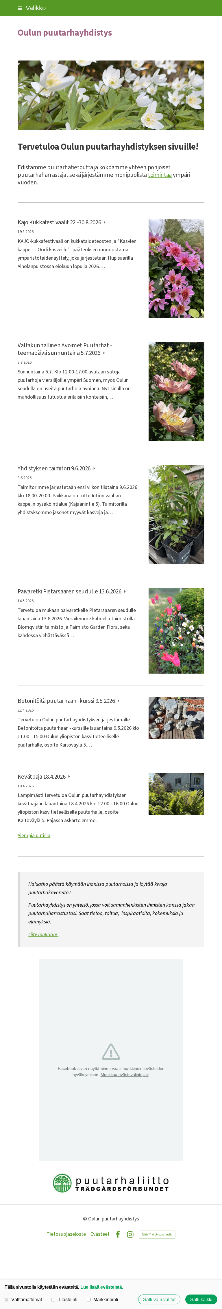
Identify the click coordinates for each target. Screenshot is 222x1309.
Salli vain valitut (159, 1299)
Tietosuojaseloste (66, 1234)
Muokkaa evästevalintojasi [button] (125, 1074)
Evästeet (100, 1234)
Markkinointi (105, 1299)
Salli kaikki (201, 1299)
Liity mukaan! (43, 934)
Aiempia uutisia (34, 835)
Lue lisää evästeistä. (101, 1287)
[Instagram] (130, 1234)
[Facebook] (117, 1234)
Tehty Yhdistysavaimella (157, 1235)
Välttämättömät (26, 1299)
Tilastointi (67, 1299)
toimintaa (160, 175)
